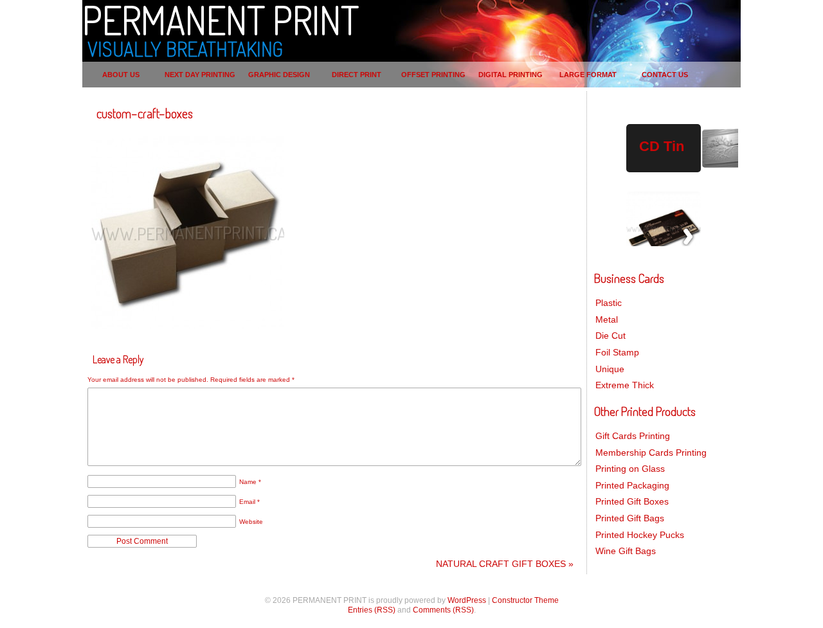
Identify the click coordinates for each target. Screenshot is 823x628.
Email (249, 501)
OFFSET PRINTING (433, 74)
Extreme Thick (624, 385)
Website (251, 521)
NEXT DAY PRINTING (200, 74)
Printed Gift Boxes (632, 501)
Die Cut (610, 335)
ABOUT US (121, 74)
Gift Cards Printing (632, 436)
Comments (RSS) (443, 610)
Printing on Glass (630, 468)
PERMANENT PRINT (220, 19)
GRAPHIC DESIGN (279, 74)
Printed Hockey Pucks (639, 535)
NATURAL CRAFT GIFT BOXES (505, 564)
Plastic (608, 303)
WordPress (467, 600)
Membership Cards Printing (651, 452)
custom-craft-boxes (144, 113)
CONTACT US (665, 74)
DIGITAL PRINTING (510, 74)
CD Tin (661, 146)
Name (250, 481)
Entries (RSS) (371, 610)
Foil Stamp (617, 352)
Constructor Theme (525, 600)
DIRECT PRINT (356, 74)
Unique (609, 369)
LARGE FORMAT (588, 74)
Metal (606, 319)
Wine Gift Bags (625, 551)
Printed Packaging (632, 485)
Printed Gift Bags (629, 518)
